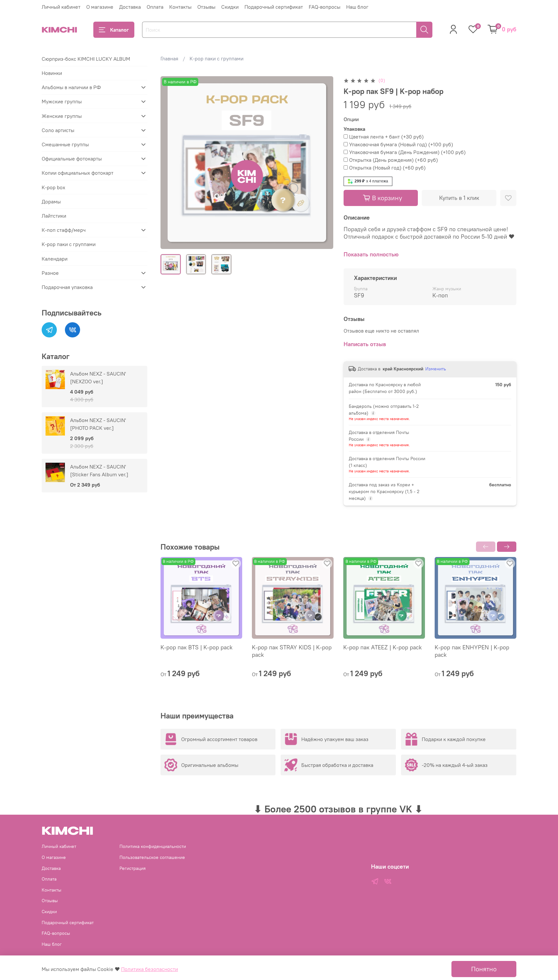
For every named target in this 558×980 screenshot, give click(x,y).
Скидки (230, 7)
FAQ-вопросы (324, 7)
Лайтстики (54, 215)
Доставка (130, 7)
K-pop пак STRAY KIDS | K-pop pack (292, 651)
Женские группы (62, 116)
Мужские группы (62, 101)
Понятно (484, 969)
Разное (50, 273)
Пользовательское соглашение (152, 857)
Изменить (435, 369)
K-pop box (53, 187)
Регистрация (132, 868)
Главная (169, 58)
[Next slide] (323, 162)
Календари (54, 258)
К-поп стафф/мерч (64, 230)
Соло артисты (58, 130)
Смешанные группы (65, 144)
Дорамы (51, 201)
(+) (386, 136)
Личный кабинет (61, 7)
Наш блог (357, 7)
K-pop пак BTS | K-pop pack (196, 647)
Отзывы (206, 7)
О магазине (99, 7)
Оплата (155, 7)
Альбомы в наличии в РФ (71, 87)
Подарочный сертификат (273, 7)
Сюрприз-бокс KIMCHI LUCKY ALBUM (86, 59)
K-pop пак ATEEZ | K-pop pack (382, 647)
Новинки (52, 73)
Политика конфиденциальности (152, 846)
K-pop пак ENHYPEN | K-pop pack (472, 651)
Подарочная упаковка (67, 287)
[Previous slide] (171, 162)
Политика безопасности (149, 969)
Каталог (119, 29)
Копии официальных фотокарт (77, 173)
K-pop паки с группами (216, 58)
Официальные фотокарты (72, 158)
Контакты (180, 7)
